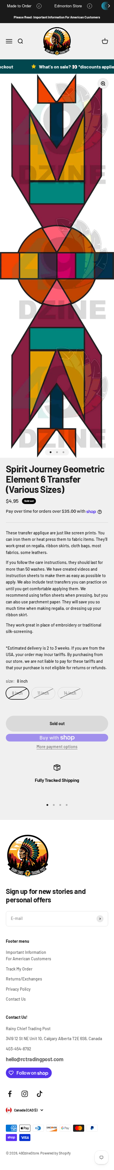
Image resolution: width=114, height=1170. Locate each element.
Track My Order (19, 968)
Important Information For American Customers (28, 955)
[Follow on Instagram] (25, 1094)
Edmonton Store (68, 5)
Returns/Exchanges (24, 978)
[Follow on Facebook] (10, 1094)
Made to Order (19, 5)
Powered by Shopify (55, 1153)
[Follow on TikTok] (40, 1094)
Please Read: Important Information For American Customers (57, 17)
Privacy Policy (18, 989)
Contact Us (16, 999)
